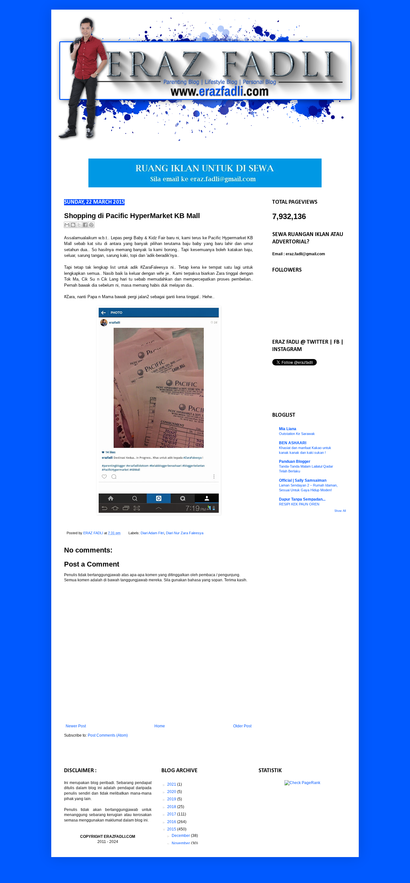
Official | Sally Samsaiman (302, 480)
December (181, 835)
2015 (172, 829)
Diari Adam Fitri (152, 533)
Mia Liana (287, 429)
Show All (340, 510)
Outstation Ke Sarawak (297, 434)
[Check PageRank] (302, 783)
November (181, 843)
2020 (172, 791)
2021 (172, 784)
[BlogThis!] (73, 225)
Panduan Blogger (294, 461)
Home (159, 726)
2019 (172, 799)
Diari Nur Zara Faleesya (184, 533)
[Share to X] (79, 225)
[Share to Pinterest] (91, 225)
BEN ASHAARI (292, 443)
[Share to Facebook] (85, 225)
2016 (172, 822)
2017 (172, 814)
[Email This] (67, 225)
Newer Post (76, 726)
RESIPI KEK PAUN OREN (299, 504)
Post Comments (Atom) (108, 735)
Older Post (242, 726)
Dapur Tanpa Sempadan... (302, 499)
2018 (172, 807)
